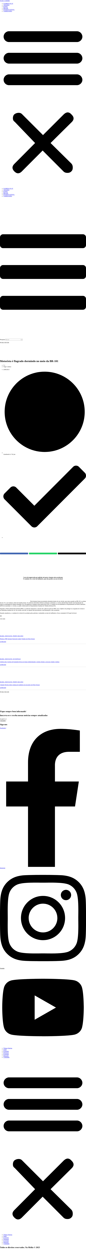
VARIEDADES (7, 11)
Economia (6, 1051)
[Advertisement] (43, 210)
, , (11, 636)
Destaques (6, 1052)
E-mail (2, 719)
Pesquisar (2, 339)
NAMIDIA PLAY (8, 3)
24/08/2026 (3, 664)
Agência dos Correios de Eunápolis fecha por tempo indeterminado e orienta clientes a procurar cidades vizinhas (29, 662)
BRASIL (5, 8)
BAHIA (5, 6)
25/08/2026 (3, 641)
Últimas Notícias (7, 1048)
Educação (6, 1056)
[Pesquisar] (22, 340)
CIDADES (6, 5)
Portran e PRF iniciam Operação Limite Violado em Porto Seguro (17, 639)
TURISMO (6, 1057)
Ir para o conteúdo (5, 0)
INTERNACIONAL (9, 9)
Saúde (5, 1049)
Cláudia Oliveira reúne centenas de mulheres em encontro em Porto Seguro (20, 685)
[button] (43, 99)
